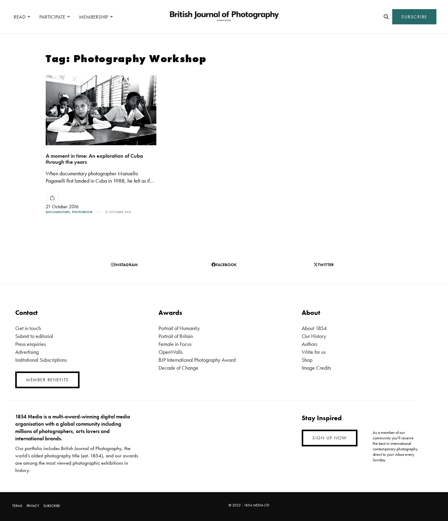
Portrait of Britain (175, 336)
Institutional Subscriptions (41, 359)
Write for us (313, 351)
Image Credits (316, 367)
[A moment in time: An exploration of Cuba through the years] (101, 110)
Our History (314, 336)
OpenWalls (170, 351)
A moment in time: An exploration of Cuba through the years (94, 159)
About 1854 (314, 328)
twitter (326, 264)
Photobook (82, 212)
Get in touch (28, 328)
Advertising (27, 351)
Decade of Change (178, 367)
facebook (226, 264)
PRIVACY (33, 505)
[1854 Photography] (224, 17)
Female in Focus (174, 343)
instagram (126, 264)
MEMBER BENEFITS (47, 380)
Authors (309, 343)
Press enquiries (30, 343)
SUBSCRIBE (414, 17)
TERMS (17, 505)
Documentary (58, 212)
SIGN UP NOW (329, 438)
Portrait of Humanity (179, 328)
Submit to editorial (34, 336)
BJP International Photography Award (197, 359)
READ (20, 16)
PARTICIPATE (52, 16)
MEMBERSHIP (93, 16)
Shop (307, 359)
